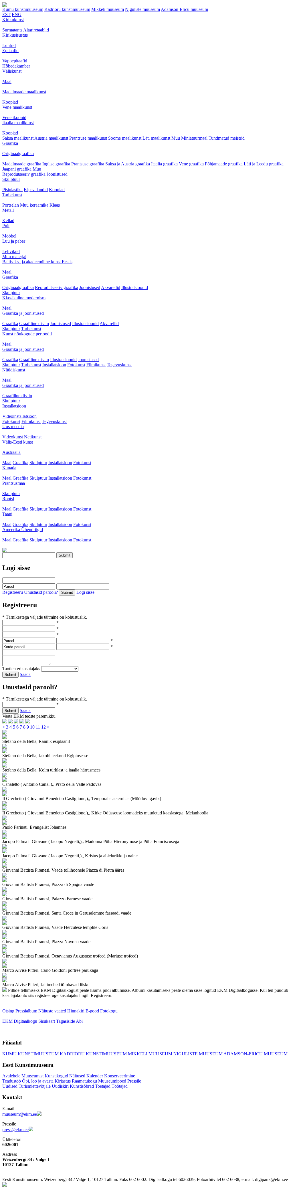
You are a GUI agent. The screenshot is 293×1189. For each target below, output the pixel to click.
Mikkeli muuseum (107, 9)
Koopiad (10, 102)
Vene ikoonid (14, 117)
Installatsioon (54, 364)
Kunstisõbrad (82, 1086)
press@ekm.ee (15, 1129)
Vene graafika (191, 163)
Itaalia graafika (164, 163)
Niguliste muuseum (142, 9)
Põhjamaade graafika (224, 163)
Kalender (94, 1075)
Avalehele (11, 1075)
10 (32, 727)
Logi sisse (85, 592)
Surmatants (12, 29)
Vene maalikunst (17, 107)
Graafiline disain (34, 323)
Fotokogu (109, 1010)
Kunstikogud (56, 1075)
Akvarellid (110, 287)
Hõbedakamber (16, 66)
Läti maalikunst (156, 138)
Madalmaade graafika (21, 163)
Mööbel (9, 236)
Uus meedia (13, 426)
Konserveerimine (119, 1075)
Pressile (134, 1081)
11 (38, 727)
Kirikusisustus (15, 35)
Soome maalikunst (124, 138)
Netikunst (32, 436)
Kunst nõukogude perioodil (27, 333)
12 (43, 727)
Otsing (8, 1010)
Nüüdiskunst (13, 369)
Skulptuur (11, 179)
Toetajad (102, 1086)
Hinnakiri (75, 1010)
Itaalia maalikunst (18, 122)
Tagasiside (65, 1021)
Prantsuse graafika (87, 163)
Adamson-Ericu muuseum (184, 9)
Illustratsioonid (134, 287)
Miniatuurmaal (194, 138)
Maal (6, 81)
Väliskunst (11, 71)
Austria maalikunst (51, 138)
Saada (25, 674)
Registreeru (12, 592)
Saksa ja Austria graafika (127, 163)
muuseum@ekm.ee (19, 1114)
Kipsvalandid (36, 189)
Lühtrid (9, 45)
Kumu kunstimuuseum (22, 9)
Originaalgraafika (18, 153)
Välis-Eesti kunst (17, 442)
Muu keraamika (34, 205)
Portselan (10, 205)
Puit (5, 225)
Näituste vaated (52, 1010)
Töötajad (120, 1086)
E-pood (92, 1010)
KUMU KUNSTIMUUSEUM (30, 1053)
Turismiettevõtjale (35, 1086)
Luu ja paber (13, 241)
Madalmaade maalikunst (24, 91)
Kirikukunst (13, 19)
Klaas (55, 205)
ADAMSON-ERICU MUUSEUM (255, 1053)
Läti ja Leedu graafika (264, 163)
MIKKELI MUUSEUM (150, 1053)
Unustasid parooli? (41, 592)
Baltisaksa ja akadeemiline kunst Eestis (37, 261)
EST (6, 14)
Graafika (10, 143)
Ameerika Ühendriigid (22, 529)
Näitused (77, 1075)
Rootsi (8, 498)
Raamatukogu (84, 1081)
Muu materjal (14, 256)
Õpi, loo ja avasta (38, 1081)
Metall (8, 210)
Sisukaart (46, 1021)
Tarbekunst (12, 194)
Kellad (8, 220)
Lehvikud (11, 251)
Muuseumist (32, 1075)
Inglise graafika (56, 163)
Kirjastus (63, 1081)
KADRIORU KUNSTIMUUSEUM (93, 1053)
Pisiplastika (12, 189)
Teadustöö (11, 1081)
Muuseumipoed (112, 1081)
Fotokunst (76, 364)
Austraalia (11, 452)
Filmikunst (96, 364)
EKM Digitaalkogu (19, 1021)
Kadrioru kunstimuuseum (67, 9)
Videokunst (12, 436)
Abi (79, 1021)
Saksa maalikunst (17, 138)
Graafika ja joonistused (23, 313)
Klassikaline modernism (23, 297)
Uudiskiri (60, 1086)
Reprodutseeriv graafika (23, 174)
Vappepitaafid (14, 60)
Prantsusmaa (13, 483)
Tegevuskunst (119, 364)
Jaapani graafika (16, 169)
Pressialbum (26, 1010)
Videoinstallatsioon (19, 416)
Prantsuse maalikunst (88, 138)
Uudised (9, 1086)
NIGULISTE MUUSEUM (198, 1053)
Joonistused (57, 174)
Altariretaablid (36, 29)
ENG (16, 14)
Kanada (9, 467)
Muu (175, 138)
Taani (7, 514)
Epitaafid (10, 50)
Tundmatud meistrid (227, 138)
